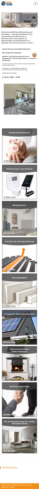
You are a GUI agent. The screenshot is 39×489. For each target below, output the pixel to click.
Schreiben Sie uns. (10, 467)
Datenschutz (5, 487)
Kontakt (12, 487)
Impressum (27, 485)
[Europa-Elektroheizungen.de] (6, 3)
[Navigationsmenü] (35, 3)
